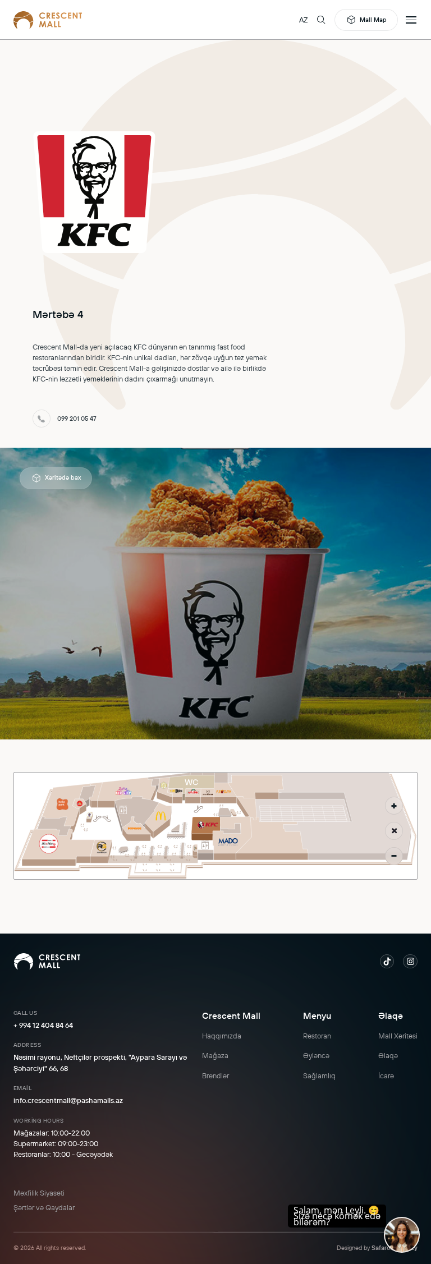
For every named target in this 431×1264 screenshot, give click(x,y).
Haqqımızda (221, 1035)
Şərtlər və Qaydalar (44, 1207)
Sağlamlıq (319, 1075)
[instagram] (410, 961)
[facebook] (387, 961)
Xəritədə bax (63, 477)
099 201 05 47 (77, 418)
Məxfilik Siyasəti (39, 1192)
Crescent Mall (231, 1015)
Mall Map (373, 20)
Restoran (317, 1035)
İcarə (386, 1075)
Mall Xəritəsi (398, 1035)
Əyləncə (316, 1055)
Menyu (317, 1015)
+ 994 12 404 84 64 (43, 1025)
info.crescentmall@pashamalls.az (68, 1100)
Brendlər (215, 1075)
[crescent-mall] (47, 19)
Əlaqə (390, 1015)
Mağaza (215, 1055)
